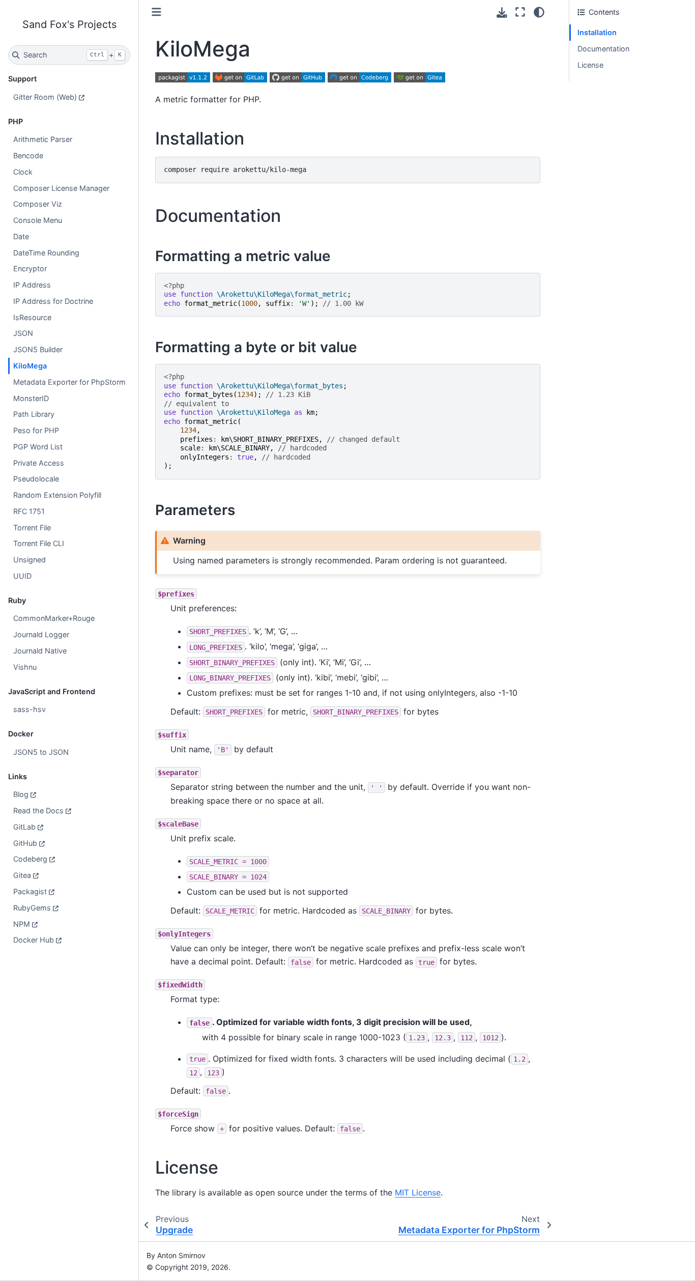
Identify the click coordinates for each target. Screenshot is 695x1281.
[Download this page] (502, 12)
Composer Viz (37, 204)
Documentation (603, 48)
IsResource (32, 317)
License (590, 65)
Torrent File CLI (38, 543)
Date (21, 236)
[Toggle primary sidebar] (156, 12)
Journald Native (40, 650)
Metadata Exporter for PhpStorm (69, 382)
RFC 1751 (29, 511)
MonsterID (31, 398)
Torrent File (32, 527)
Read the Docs (38, 810)
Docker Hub (33, 939)
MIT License (418, 1192)
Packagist (30, 891)
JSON (23, 333)
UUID (22, 576)
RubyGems (32, 907)
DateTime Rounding (46, 252)
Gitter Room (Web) (45, 97)
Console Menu (37, 220)
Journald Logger (41, 634)
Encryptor (30, 268)
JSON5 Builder (38, 349)
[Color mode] (539, 12)
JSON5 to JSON (41, 752)
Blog (20, 794)
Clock (23, 171)
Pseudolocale (36, 478)
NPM (21, 924)
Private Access (38, 463)
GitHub (25, 843)
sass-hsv (29, 709)
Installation (597, 32)
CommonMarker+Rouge (54, 618)
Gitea (22, 875)
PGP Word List (38, 446)
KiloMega (30, 365)
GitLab (24, 826)
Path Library (33, 414)
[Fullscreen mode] (520, 12)
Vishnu (25, 667)
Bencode (28, 155)
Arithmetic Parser (42, 139)
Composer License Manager (61, 188)
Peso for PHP (36, 430)
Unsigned (29, 559)
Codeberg (30, 859)
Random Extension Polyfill (57, 495)
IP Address (32, 284)
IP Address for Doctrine (53, 301)
